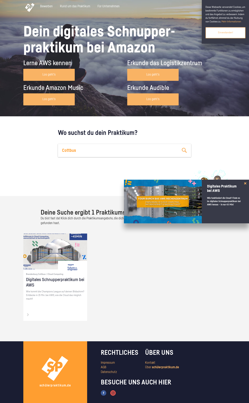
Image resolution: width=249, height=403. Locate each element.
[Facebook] (103, 392)
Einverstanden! (225, 32)
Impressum (108, 362)
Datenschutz (109, 372)
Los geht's (49, 74)
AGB (103, 367)
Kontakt (150, 362)
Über (162, 367)
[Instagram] (113, 392)
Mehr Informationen (231, 21)
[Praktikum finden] (184, 150)
